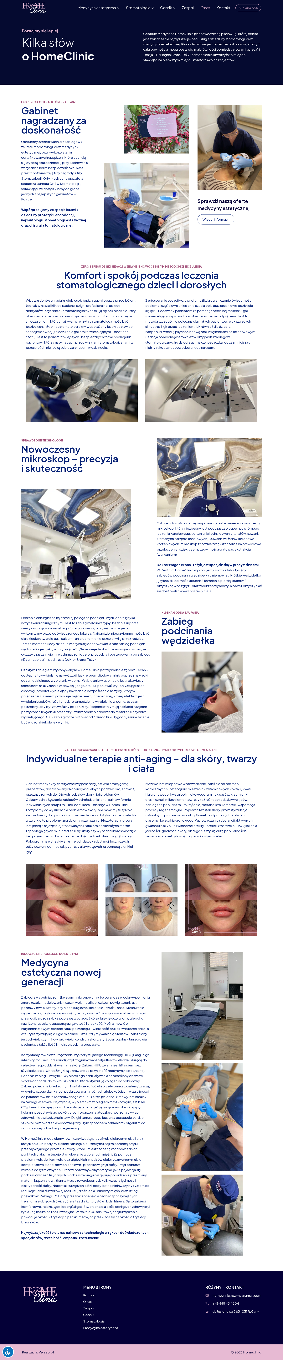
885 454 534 (248, 8)
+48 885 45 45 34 (226, 1303)
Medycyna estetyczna (100, 1328)
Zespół (188, 7)
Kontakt (223, 7)
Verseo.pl (46, 1352)
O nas (205, 7)
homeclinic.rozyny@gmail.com (237, 1295)
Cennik (88, 1314)
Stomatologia (94, 1321)
